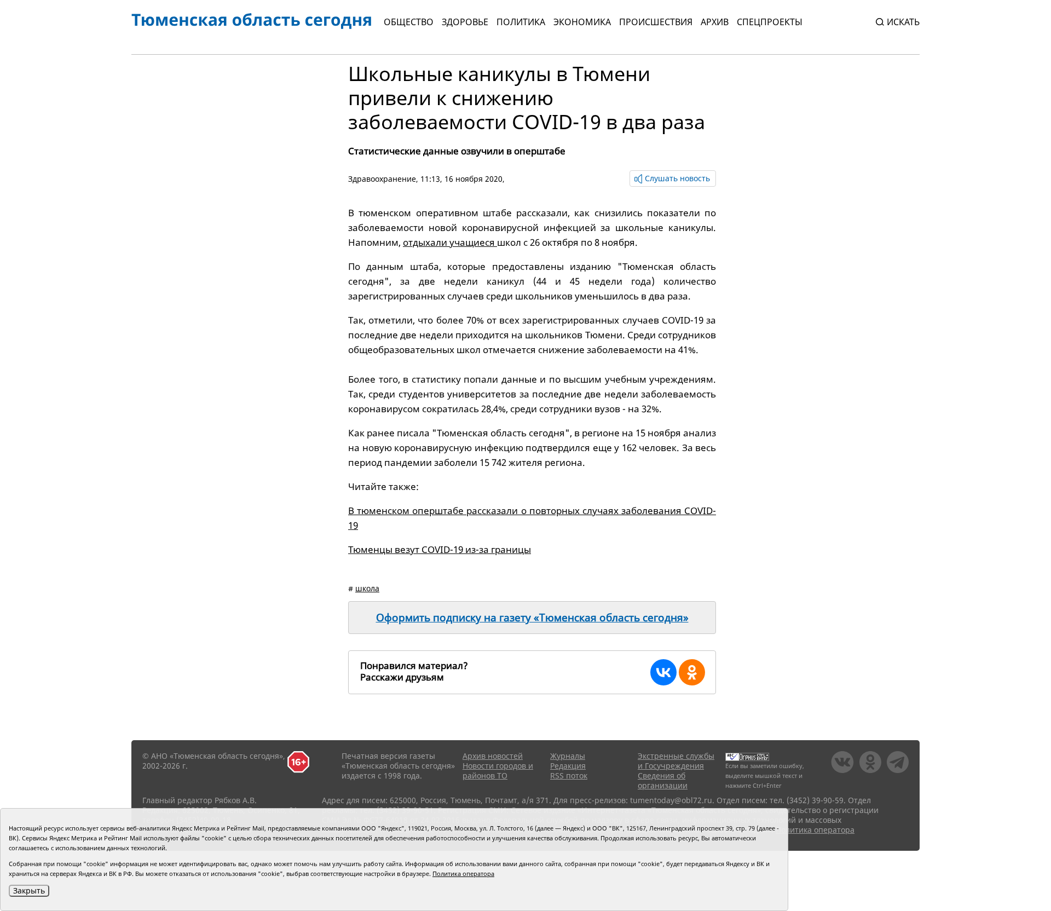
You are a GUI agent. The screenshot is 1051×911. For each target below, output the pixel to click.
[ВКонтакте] (663, 672)
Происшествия (655, 22)
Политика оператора (815, 829)
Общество (409, 22)
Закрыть (29, 890)
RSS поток (568, 775)
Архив (715, 22)
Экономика (582, 22)
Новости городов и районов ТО (498, 770)
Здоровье (465, 22)
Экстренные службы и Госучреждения (676, 761)
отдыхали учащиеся (450, 242)
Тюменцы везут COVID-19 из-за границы (439, 549)
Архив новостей (493, 756)
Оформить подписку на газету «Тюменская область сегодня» (532, 617)
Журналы (567, 756)
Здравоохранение (382, 179)
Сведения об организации (663, 780)
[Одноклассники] (692, 672)
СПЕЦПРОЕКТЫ (769, 22)
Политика (520, 22)
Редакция (568, 765)
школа (367, 588)
